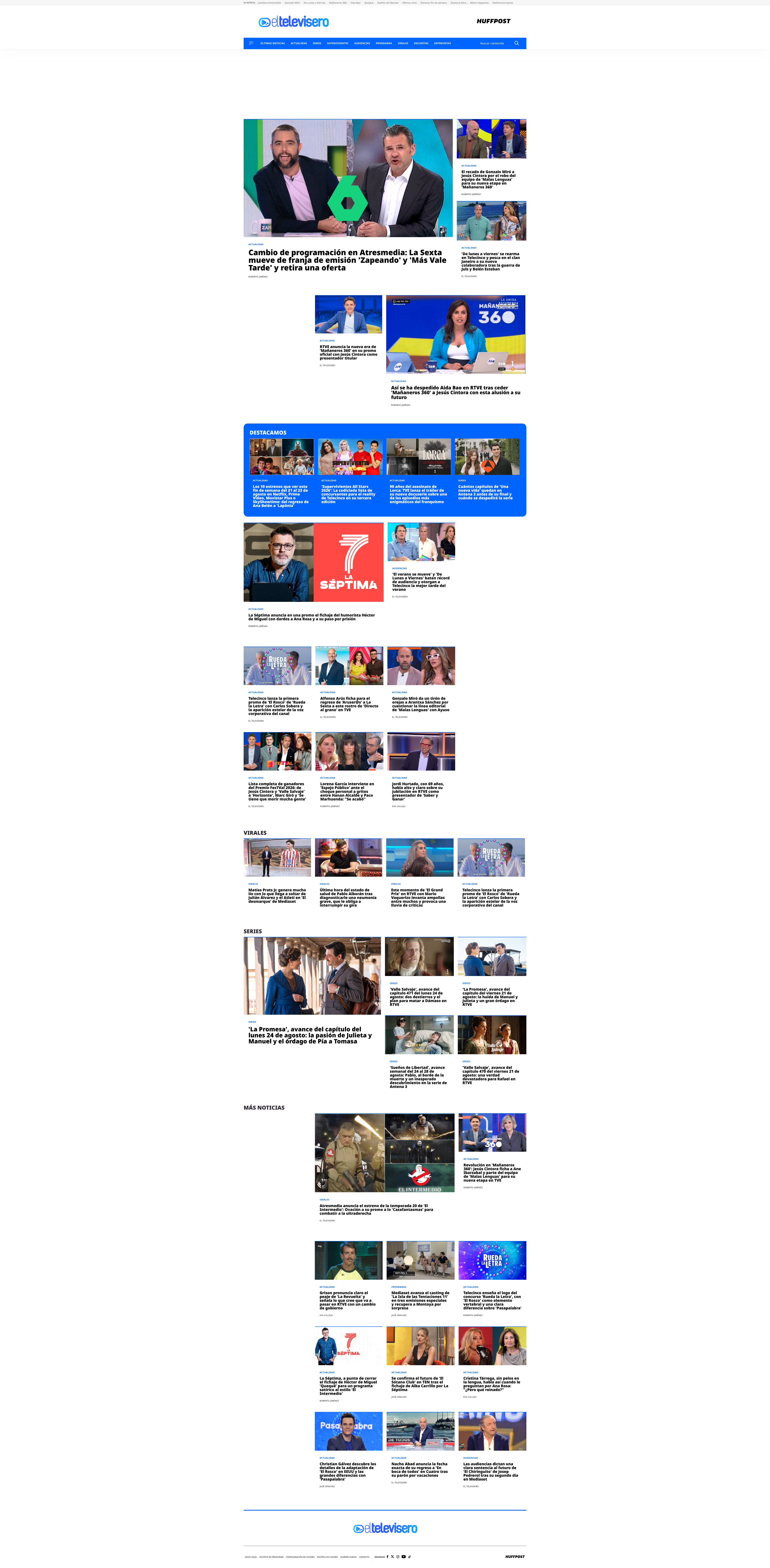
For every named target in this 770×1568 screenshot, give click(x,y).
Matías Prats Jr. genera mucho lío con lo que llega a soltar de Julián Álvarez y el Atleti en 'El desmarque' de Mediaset (277, 895)
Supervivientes (337, 43)
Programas (384, 43)
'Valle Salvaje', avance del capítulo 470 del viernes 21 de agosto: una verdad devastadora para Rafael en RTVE (491, 1075)
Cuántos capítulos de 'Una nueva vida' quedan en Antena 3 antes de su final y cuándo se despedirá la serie (485, 492)
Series (317, 43)
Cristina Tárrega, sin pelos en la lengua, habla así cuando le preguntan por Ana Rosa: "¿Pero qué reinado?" (491, 1384)
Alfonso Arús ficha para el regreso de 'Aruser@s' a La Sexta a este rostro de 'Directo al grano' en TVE (349, 704)
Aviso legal (251, 1557)
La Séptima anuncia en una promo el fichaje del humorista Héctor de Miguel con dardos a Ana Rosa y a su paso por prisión (311, 617)
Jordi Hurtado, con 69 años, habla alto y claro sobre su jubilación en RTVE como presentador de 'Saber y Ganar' (418, 791)
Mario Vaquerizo (479, 2)
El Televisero (469, 276)
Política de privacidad (271, 1557)
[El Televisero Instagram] (397, 1557)
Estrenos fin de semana (434, 2)
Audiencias (362, 43)
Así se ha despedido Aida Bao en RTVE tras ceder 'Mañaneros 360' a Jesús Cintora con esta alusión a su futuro (455, 392)
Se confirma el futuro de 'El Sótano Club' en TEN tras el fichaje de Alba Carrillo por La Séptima (419, 1384)
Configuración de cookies (300, 1557)
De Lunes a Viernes (315, 2)
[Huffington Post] (493, 21)
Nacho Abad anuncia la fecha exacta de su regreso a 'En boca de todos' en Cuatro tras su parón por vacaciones (419, 1469)
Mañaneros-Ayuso (502, 2)
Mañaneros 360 (338, 2)
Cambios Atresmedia (269, 2)
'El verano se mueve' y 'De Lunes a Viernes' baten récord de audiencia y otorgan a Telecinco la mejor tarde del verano (421, 582)
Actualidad (299, 43)
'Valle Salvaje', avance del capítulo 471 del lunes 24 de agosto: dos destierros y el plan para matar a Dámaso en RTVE (418, 997)
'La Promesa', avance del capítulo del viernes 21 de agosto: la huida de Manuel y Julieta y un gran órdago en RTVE (490, 997)
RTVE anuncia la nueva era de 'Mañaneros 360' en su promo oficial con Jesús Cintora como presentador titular (349, 352)
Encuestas (421, 43)
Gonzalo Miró (292, 2)
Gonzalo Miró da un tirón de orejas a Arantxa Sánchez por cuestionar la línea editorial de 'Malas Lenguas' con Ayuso (421, 704)
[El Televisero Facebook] (387, 1557)
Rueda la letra (459, 2)
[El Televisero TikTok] (409, 1557)
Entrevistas (442, 43)
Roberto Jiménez (258, 276)
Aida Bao (356, 2)
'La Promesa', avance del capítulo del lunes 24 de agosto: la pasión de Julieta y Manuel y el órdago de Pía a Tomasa (310, 1035)
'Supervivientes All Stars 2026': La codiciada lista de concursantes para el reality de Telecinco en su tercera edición (348, 494)
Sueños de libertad (388, 2)
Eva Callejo (398, 806)
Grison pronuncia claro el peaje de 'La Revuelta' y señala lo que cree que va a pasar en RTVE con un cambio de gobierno (348, 1300)
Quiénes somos (348, 1557)
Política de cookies (327, 1557)
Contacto (364, 1557)
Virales (403, 43)
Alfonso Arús (409, 2)
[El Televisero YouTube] (404, 1557)
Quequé (369, 2)
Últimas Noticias (272, 43)
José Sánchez (399, 1315)
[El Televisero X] (392, 1557)
